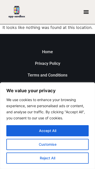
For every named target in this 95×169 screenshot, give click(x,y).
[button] (86, 12)
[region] (47, 125)
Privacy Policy (47, 63)
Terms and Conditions (47, 75)
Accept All (47, 130)
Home (47, 51)
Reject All (47, 158)
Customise (47, 144)
